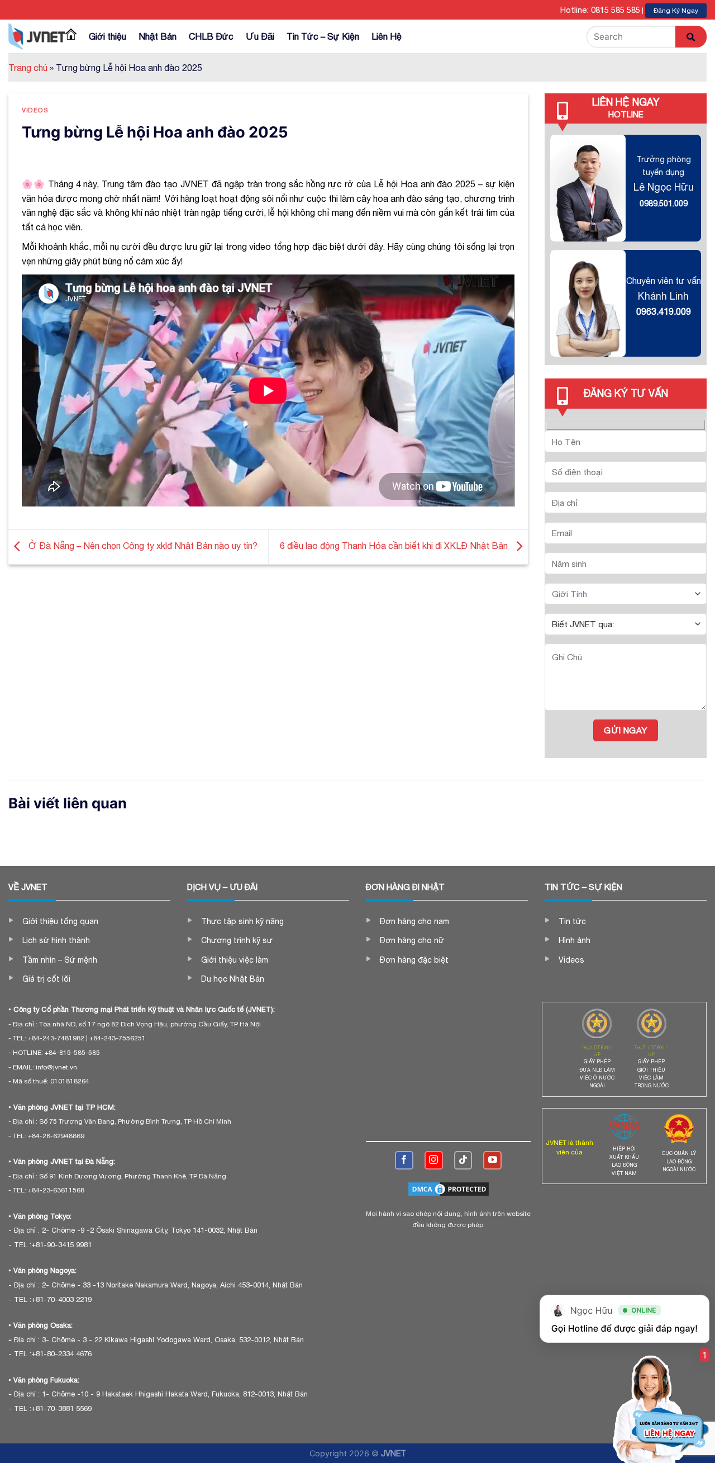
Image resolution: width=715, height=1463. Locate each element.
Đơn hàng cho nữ (412, 940)
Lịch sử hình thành (56, 940)
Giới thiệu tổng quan (60, 921)
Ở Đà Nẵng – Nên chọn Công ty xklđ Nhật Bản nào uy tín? (143, 546)
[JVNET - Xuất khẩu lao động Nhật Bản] (36, 36)
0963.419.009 (663, 311)
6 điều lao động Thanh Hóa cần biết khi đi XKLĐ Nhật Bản (395, 546)
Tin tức (572, 921)
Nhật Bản (158, 36)
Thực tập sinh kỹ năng (242, 921)
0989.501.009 (664, 203)
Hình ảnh (574, 940)
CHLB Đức (211, 36)
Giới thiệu (107, 36)
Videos (35, 109)
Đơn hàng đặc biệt (414, 959)
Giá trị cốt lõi (46, 978)
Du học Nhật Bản (232, 978)
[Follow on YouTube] (492, 1160)
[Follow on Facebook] (404, 1160)
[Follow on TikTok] (463, 1160)
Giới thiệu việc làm (234, 959)
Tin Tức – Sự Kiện (323, 36)
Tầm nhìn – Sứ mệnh (59, 959)
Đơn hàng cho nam (414, 921)
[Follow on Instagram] (434, 1160)
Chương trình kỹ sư (237, 940)
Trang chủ (27, 68)
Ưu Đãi (260, 36)
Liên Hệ (386, 36)
